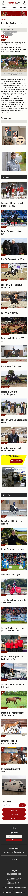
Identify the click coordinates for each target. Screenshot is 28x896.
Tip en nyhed (14, 814)
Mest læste (14, 818)
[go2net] (14, 878)
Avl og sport (5, 333)
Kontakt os (13, 862)
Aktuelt (3, 443)
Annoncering (19, 862)
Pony (3, 595)
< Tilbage (3, 19)
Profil (3, 254)
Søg (22, 805)
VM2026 (3, 226)
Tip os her (7, 862)
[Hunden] (14, 874)
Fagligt (3, 708)
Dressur (4, 280)
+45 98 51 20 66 (7, 852)
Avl (2, 40)
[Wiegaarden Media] (14, 883)
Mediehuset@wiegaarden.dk (18, 852)
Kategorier (14, 810)
